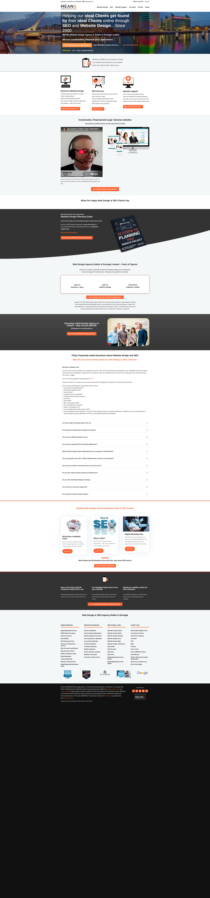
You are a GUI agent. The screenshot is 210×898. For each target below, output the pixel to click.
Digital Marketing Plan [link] (134, 543)
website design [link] (111, 698)
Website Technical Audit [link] (68, 671)
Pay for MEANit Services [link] (138, 661)
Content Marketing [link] (66, 668)
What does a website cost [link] (139, 671)
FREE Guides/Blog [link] (138, 1)
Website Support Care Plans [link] (93, 645)
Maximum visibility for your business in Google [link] (108, 62)
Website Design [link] (102, 7)
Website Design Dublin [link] (114, 642)
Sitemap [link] (63, 710)
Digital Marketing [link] (66, 665)
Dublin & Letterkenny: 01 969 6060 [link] (71, 1)
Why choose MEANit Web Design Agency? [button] (81, 343)
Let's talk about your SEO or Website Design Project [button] (105, 306)
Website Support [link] (121, 7)
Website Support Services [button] (132, 110)
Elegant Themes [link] (68, 707)
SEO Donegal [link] (111, 658)
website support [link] (65, 700)
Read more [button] (67, 211)
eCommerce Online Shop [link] (92, 666)
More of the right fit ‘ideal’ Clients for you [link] (106, 68)
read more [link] (67, 560)
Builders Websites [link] (90, 658)
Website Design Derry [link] (114, 648)
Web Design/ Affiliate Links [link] (139, 640)
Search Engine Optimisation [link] (92, 642)
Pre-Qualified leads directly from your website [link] (107, 65)
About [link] (147, 7)
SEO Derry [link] (110, 664)
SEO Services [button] (97, 112)
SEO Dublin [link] (111, 656)
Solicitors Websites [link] (90, 653)
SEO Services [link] (98, 94)
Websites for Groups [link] (90, 664)
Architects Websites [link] (90, 656)
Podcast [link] (133, 656)
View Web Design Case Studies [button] (105, 166)
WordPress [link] (107, 705)
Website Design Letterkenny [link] (116, 653)
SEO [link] (111, 7)
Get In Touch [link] (135, 658)
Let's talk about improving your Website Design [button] (105, 613)
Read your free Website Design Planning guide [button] (76, 247)
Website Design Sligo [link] (114, 650)
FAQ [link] (132, 650)
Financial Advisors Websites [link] (93, 648)
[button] (148, 204)
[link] (68, 7)
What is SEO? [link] (99, 548)
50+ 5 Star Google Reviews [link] (83, 54)
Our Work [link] (132, 7)
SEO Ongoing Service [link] (67, 650)
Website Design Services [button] (69, 112)
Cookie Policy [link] (88, 710)
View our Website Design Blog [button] (105, 575)
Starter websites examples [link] (92, 661)
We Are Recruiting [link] (136, 673)
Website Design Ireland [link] (114, 640)
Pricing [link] (140, 7)
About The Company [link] (137, 645)
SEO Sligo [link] (110, 661)
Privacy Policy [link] (80, 710)
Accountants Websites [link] (91, 650)
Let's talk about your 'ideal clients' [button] (77, 48)
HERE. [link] (92, 388)
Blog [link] (132, 653)
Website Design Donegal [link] (115, 645)
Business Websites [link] (90, 640)
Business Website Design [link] (72, 94)
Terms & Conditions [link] (71, 710)
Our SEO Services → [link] (131, 48)
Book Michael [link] (135, 664)
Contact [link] (147, 1)
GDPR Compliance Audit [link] (68, 663)
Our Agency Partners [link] (137, 642)
